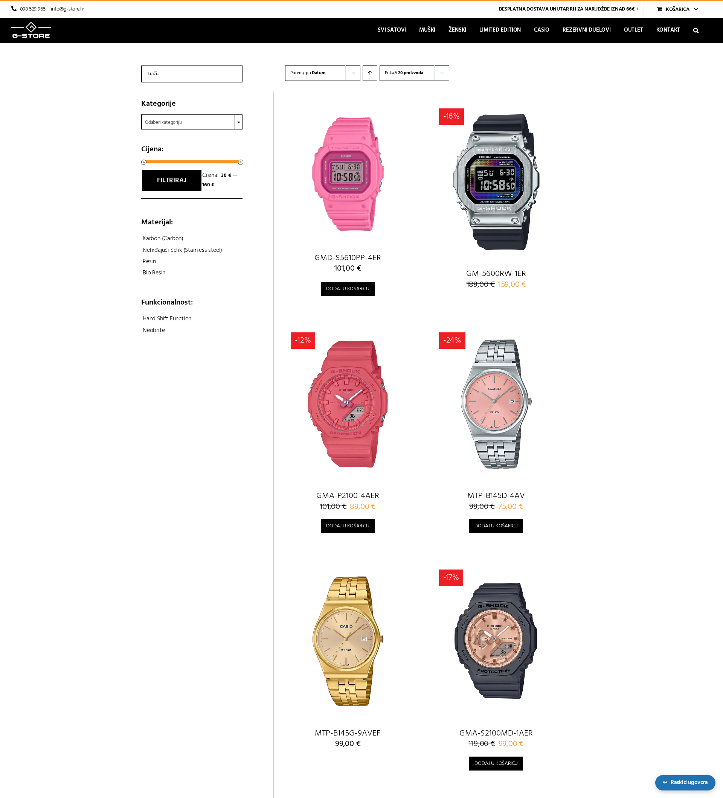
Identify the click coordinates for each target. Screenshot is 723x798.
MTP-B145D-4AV (496, 496)
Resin (149, 261)
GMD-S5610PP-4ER (347, 258)
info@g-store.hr (67, 9)
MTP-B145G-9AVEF (348, 733)
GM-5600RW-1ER (496, 273)
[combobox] (192, 121)
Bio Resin (154, 273)
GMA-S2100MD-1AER (496, 733)
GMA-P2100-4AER (347, 496)
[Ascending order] (370, 73)
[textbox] (192, 122)
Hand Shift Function (167, 319)
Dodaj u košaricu (347, 289)
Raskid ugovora (685, 782)
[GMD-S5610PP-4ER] (348, 174)
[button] (696, 30)
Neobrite (154, 330)
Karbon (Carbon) (163, 239)
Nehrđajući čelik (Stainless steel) (182, 250)
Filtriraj (171, 180)
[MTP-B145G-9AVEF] (348, 641)
